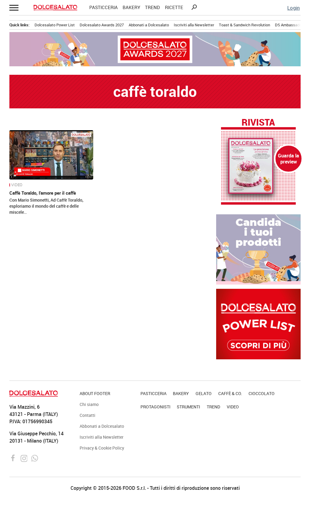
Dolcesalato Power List (55, 25)
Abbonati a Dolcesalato (149, 25)
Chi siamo (89, 404)
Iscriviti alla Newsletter (194, 25)
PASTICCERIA (103, 7)
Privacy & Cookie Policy (102, 448)
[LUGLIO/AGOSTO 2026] (258, 166)
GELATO (204, 393)
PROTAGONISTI (155, 407)
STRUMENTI (188, 407)
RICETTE (174, 7)
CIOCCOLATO (262, 393)
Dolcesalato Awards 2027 (102, 25)
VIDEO (16, 184)
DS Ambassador (289, 25)
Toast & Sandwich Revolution (244, 25)
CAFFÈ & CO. (230, 393)
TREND (152, 7)
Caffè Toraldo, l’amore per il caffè (42, 193)
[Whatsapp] (34, 457)
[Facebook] (13, 457)
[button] (14, 7)
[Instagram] (25, 457)
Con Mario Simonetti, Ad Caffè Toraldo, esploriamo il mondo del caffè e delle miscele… (46, 206)
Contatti (87, 415)
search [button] (194, 7)
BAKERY (131, 7)
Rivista (258, 122)
